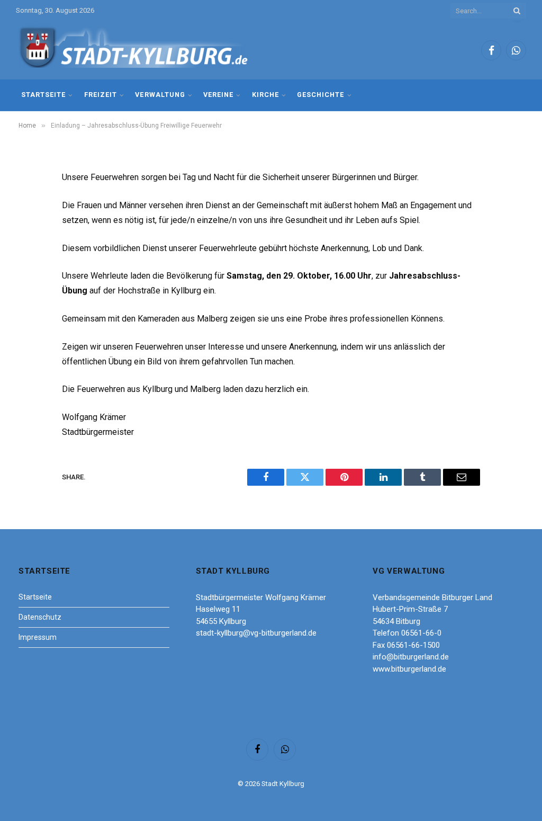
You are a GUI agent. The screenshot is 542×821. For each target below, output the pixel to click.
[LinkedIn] (30, 259)
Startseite (43, 95)
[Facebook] (30, 205)
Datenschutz (40, 617)
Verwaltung (160, 95)
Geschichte (320, 95)
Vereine (218, 95)
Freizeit (100, 95)
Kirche (265, 95)
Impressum (38, 637)
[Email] (30, 313)
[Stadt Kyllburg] (134, 50)
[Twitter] (30, 232)
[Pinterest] (30, 286)
